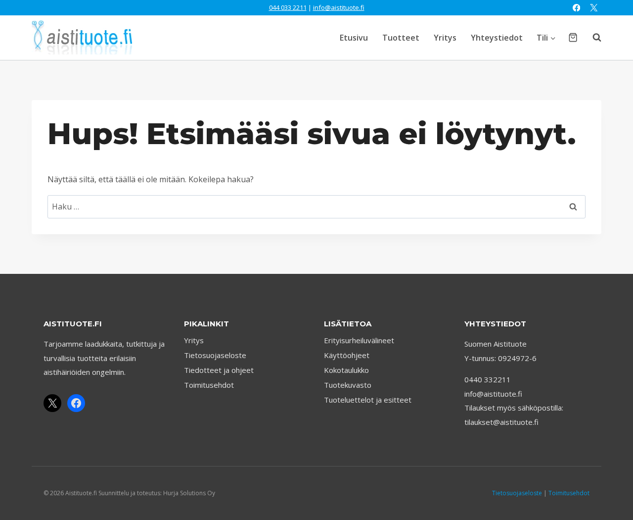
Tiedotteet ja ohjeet (219, 370)
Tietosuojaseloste (215, 355)
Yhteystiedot (497, 37)
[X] (593, 7)
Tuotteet (400, 37)
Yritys (445, 37)
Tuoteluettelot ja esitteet (367, 400)
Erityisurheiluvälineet (359, 340)
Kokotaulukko (346, 370)
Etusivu (354, 37)
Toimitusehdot (209, 385)
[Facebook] (576, 7)
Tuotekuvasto (347, 385)
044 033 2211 (288, 7)
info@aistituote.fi (338, 7)
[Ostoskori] (573, 37)
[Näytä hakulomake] (592, 37)
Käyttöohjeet (346, 355)
